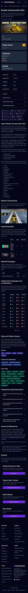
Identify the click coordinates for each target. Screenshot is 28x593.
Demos (3, 533)
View (24, 276)
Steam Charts (5, 539)
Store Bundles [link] (20, 113)
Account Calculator (7, 579)
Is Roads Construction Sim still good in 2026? (13, 394)
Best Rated (17, 528)
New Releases (18, 536)
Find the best (13, 516)
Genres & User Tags (8, 101)
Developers (4, 556)
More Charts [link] (14, 119)
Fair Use (13, 590)
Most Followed (18, 533)
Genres (3, 548)
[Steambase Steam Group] (17, 579)
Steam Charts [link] (6, 110)
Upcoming (17, 539)
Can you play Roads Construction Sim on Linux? (12, 414)
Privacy (4, 590)
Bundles (4, 536)
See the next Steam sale (13, 487)
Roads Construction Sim (14, 6)
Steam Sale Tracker (20, 548)
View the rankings (13, 501)
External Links (6, 97)
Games (5, 6)
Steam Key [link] (6, 113)
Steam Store (17, 448)
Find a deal (13, 473)
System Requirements (8, 105)
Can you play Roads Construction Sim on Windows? (12, 403)
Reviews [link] (14, 110)
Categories (4, 551)
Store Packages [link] (7, 116)
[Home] (1, 6)
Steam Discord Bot (6, 571)
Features (5, 94)
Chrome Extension (6, 568)
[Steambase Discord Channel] (14, 579)
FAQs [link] (21, 119)
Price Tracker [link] (22, 110)
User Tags (4, 553)
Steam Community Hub (15, 451)
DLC (3, 531)
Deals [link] (13, 113)
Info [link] (14, 116)
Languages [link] (5, 119)
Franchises (4, 561)
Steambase (16, 568)
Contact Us (22, 590)
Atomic (14, 81)
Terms (8, 590)
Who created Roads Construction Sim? (13, 399)
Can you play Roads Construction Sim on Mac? (12, 409)
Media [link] (20, 116)
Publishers (4, 559)
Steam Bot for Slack (7, 573)
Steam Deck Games (20, 541)
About (17, 590)
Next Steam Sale (6, 576)
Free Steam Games (19, 555)
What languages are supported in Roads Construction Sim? (11, 420)
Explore (4, 581)
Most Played (18, 531)
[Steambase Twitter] (19, 579)
